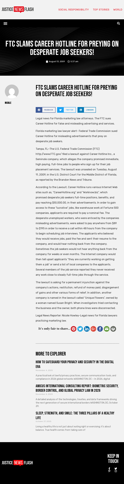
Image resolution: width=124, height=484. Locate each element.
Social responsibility (73, 9)
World (117, 9)
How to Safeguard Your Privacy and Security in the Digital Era (75, 364)
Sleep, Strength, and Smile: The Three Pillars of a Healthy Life (75, 415)
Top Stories (101, 9)
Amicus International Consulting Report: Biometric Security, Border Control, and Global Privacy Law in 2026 (77, 388)
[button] (5, 23)
